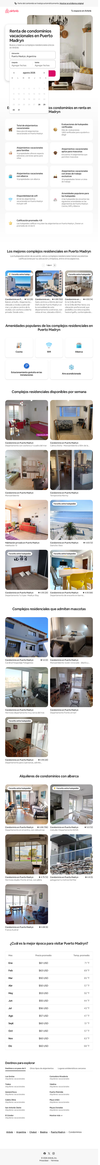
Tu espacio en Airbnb (81, 10)
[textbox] (21, 65)
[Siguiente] (54, 265)
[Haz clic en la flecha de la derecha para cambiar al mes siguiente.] (44, 73)
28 (39, 104)
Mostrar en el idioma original (72, 3)
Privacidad (43, 1160)
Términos (55, 1160)
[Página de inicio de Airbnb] (11, 11)
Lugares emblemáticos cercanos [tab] (72, 1068)
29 (44, 104)
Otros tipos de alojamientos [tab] (42, 1068)
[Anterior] (43, 265)
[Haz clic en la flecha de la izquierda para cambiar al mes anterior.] (14, 73)
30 (14, 110)
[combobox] (33, 56)
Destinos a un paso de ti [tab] (15, 1068)
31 (19, 110)
